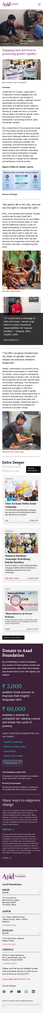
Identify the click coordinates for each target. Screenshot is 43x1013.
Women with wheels (13, 756)
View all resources (32, 469)
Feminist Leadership (13, 742)
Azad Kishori (10, 751)
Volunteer (7, 829)
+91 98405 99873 (9, 963)
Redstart (24, 1004)
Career (6, 857)
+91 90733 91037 (9, 944)
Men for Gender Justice (15, 746)
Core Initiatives (7, 42)
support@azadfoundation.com (16, 979)
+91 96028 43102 (9, 925)
